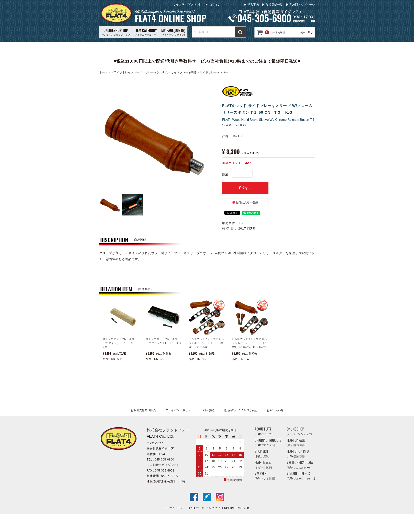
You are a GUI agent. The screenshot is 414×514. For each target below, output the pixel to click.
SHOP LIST (262, 453)
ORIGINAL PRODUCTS (268, 442)
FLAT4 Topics (263, 464)
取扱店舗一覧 (274, 4)
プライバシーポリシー (179, 410)
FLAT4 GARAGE (296, 442)
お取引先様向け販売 (143, 410)
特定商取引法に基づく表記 (240, 410)
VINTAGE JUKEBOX (301, 475)
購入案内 (253, 4)
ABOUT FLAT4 (263, 431)
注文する (245, 188)
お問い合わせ (275, 410)
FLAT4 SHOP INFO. (298, 453)
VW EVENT (265, 475)
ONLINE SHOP (299, 431)
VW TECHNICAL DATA (300, 464)
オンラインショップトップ (116, 32)
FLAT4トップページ (302, 4)
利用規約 (208, 410)
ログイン (215, 4)
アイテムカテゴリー (146, 32)
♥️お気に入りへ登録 (245, 202)
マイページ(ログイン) (173, 32)
